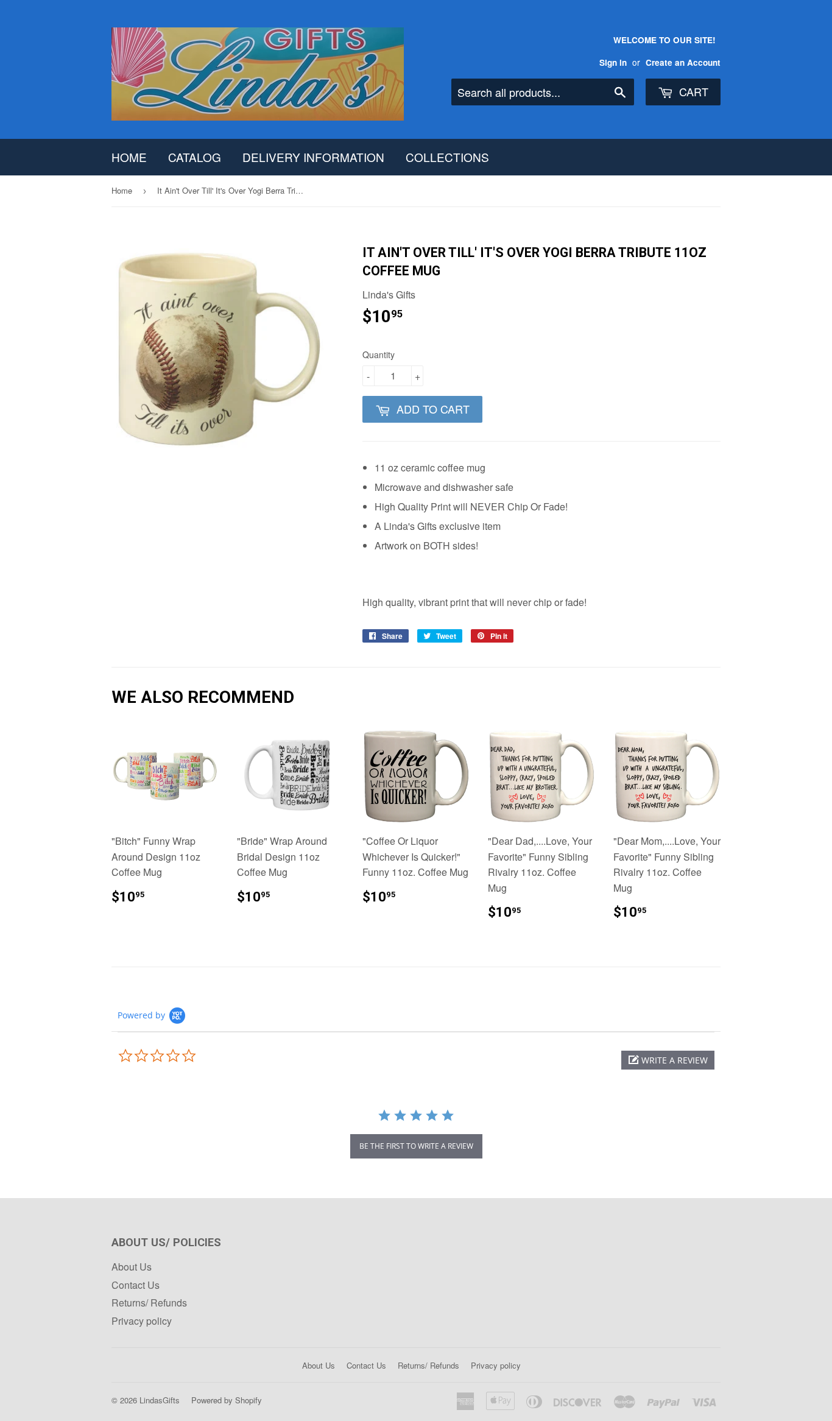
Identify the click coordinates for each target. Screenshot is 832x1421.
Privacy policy (141, 1321)
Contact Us (135, 1285)
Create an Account (683, 62)
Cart (692, 91)
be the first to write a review (416, 1146)
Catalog (194, 157)
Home (129, 157)
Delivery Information (313, 157)
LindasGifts (159, 1400)
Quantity (378, 354)
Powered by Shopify (226, 1400)
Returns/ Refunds (149, 1303)
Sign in (613, 62)
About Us (131, 1267)
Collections (447, 157)
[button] (667, 1060)
